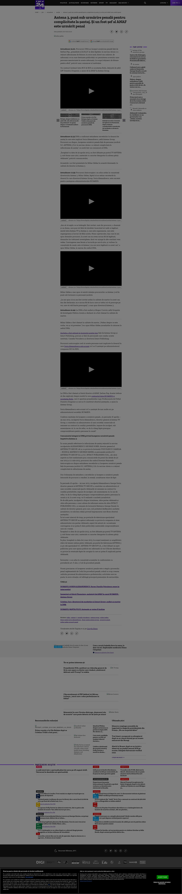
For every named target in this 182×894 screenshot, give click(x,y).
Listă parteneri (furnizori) (86, 881)
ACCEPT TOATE (162, 877)
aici (49, 884)
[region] (91, 881)
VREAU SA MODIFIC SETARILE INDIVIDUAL (162, 882)
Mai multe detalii (29, 877)
